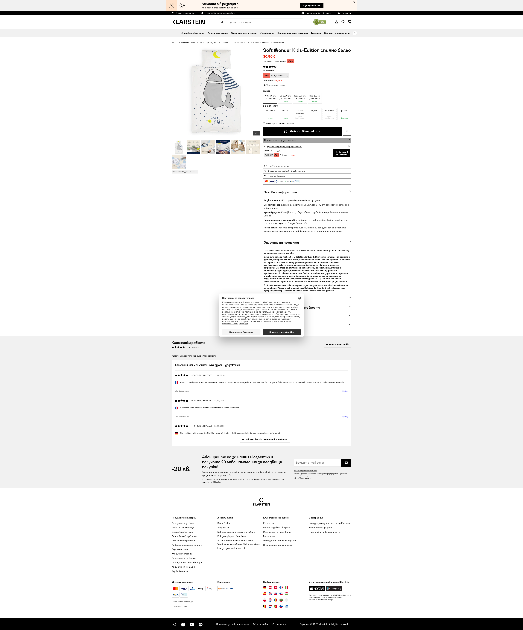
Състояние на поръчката (277, 531)
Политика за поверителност (305, 471)
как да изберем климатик (231, 548)
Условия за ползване (317, 600)
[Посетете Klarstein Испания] (264, 593)
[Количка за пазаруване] (349, 21)
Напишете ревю (338, 344)
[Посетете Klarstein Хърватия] (270, 600)
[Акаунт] (336, 21)
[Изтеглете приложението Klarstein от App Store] (317, 588)
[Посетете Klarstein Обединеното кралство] (270, 593)
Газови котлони (180, 571)
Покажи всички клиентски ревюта (266, 439)
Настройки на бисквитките (324, 531)
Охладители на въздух (184, 558)
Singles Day (223, 527)
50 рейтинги (268, 71)
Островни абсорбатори (185, 536)
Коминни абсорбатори (184, 540)
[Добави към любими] (347, 131)
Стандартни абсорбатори (187, 562)
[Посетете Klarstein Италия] (286, 587)
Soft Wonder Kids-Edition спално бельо (267, 42)
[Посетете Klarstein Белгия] (264, 606)
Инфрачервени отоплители (187, 545)
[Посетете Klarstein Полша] (264, 600)
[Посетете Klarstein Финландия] (286, 600)
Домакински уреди (187, 42)
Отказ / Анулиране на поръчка (280, 540)
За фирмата (280, 624)
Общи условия (260, 624)
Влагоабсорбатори (182, 531)
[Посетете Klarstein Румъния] (275, 600)
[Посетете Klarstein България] (281, 600)
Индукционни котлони (183, 566)
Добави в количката (305, 131)
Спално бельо (240, 42)
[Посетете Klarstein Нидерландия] (270, 606)
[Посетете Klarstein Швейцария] (275, 587)
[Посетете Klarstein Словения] (281, 606)
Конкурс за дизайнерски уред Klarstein (329, 523)
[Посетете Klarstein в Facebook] (183, 624)
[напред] (355, 33)
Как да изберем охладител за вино (236, 531)
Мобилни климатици (183, 527)
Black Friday (223, 523)
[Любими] (342, 21)
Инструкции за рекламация (278, 545)
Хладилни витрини (182, 553)
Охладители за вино (183, 523)
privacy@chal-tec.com (302, 478)
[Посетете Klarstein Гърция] (286, 606)
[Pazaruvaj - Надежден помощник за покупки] (319, 21)
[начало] (175, 42)
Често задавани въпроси (318, 13)
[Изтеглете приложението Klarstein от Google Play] (334, 588)
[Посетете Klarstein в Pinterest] (200, 624)
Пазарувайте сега (311, 5)
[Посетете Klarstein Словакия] (275, 593)
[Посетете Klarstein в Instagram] (174, 624)
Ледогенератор (180, 549)
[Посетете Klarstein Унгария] (286, 593)
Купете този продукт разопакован (284, 146)
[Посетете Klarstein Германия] (264, 587)
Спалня (225, 42)
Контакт (346, 13)
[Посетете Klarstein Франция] (281, 587)
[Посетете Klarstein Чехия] (281, 593)
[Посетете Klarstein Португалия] (275, 606)
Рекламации (269, 536)
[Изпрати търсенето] (222, 22)
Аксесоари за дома (208, 42)
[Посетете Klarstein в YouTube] (191, 624)
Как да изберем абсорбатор (232, 536)
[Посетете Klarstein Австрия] (270, 587)
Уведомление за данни (321, 527)
